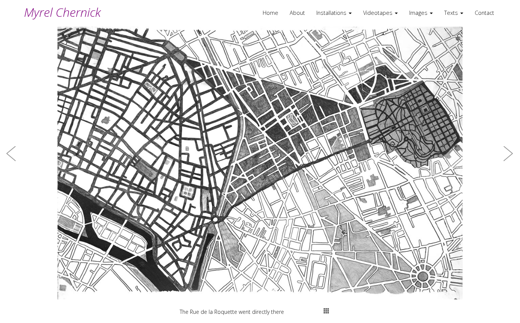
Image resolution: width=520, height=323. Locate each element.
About (297, 12)
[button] (11, 161)
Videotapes (378, 12)
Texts (451, 12)
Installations (332, 12)
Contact (484, 12)
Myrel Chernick (62, 12)
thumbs (326, 311)
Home (270, 12)
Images (419, 12)
